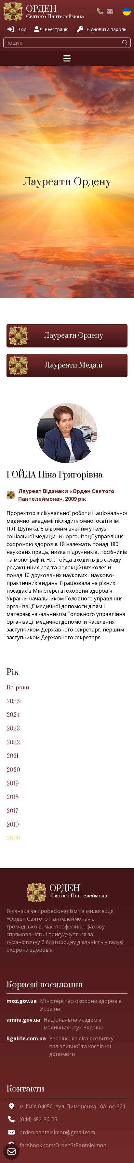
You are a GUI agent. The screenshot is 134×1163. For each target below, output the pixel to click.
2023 (13, 728)
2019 (13, 783)
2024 (13, 715)
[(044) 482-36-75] (100, 11)
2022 (13, 742)
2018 (13, 797)
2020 (13, 770)
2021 (13, 756)
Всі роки (18, 687)
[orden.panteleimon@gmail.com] (110, 11)
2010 (13, 824)
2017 (12, 811)
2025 (13, 701)
